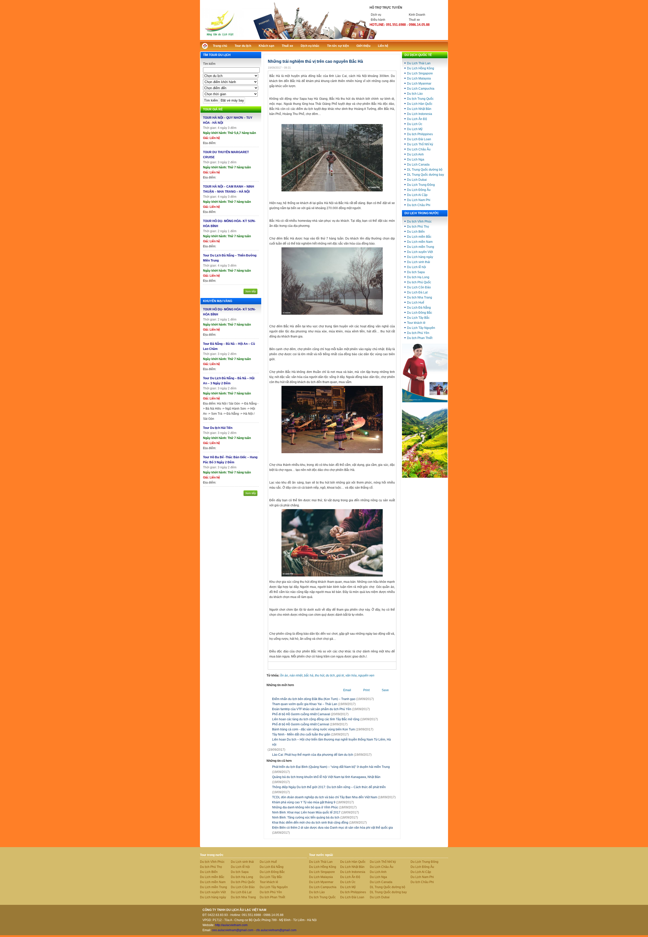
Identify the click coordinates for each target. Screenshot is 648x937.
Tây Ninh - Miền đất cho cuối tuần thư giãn (301, 734)
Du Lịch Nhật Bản (419, 109)
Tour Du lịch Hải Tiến (217, 428)
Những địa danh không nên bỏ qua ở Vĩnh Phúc (314, 807)
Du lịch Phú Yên (418, 333)
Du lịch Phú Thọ (418, 226)
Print (366, 690)
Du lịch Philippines (420, 134)
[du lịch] (425, 477)
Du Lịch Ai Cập (417, 195)
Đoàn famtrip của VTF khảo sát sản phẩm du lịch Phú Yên (311, 709)
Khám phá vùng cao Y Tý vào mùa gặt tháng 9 (313, 802)
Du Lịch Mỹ (414, 129)
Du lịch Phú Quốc (419, 282)
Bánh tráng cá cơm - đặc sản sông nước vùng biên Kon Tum (313, 729)
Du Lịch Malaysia (419, 78)
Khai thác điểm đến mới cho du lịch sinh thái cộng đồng (319, 822)
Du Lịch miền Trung (420, 247)
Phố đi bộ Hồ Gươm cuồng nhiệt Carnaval (301, 714)
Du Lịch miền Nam (420, 242)
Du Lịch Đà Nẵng (419, 307)
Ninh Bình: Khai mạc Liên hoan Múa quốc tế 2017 (315, 812)
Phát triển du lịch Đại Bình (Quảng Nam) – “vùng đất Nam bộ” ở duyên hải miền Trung (331, 769)
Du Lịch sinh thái (418, 262)
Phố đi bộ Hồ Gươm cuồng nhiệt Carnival (300, 724)
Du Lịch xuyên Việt (420, 252)
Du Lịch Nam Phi (418, 200)
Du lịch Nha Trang (419, 297)
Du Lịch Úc (414, 124)
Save (385, 690)
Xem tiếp (250, 291)
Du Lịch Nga (415, 159)
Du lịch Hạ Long (418, 277)
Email (347, 690)
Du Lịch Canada (418, 164)
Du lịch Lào (415, 93)
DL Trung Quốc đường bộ (424, 169)
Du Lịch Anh (415, 154)
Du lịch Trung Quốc (420, 99)
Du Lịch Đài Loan (419, 139)
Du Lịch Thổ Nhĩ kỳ (420, 144)
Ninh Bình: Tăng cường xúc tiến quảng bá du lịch (315, 817)
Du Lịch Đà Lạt (417, 292)
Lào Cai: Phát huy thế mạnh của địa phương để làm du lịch (312, 754)
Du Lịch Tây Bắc (418, 318)
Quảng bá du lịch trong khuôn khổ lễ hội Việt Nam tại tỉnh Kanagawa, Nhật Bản (326, 779)
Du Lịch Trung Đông (421, 185)
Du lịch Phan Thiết (419, 338)
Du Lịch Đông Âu (419, 190)
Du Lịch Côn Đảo (419, 287)
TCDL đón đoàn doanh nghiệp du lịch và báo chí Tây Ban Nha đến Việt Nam (334, 797)
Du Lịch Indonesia (419, 114)
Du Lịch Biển (416, 231)
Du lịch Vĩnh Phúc (419, 221)
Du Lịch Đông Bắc (419, 312)
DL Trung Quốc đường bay (425, 174)
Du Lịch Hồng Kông (420, 68)
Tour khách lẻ (416, 323)
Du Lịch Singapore (420, 73)
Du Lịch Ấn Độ (417, 119)
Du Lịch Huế (415, 302)
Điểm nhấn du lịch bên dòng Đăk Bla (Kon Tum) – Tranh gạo (313, 699)
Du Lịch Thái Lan (419, 63)
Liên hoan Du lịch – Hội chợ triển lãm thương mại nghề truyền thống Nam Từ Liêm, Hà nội (331, 742)
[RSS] (439, 45)
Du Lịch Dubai (417, 180)
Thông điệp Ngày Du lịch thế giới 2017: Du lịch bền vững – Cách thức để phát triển (329, 789)
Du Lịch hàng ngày (420, 257)
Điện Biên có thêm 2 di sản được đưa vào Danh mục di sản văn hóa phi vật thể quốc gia (332, 830)
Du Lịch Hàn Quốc (419, 104)
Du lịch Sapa (416, 272)
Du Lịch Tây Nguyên (421, 328)
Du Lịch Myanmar (419, 83)
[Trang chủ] (206, 47)
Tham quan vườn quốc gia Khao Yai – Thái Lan (304, 704)
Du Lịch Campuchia (420, 88)
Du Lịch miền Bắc (419, 236)
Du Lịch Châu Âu (419, 149)
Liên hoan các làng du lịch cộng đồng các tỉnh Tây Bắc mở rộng (315, 719)
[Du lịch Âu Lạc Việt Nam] (324, 39)
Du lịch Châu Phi (418, 205)
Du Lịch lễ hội (416, 267)
